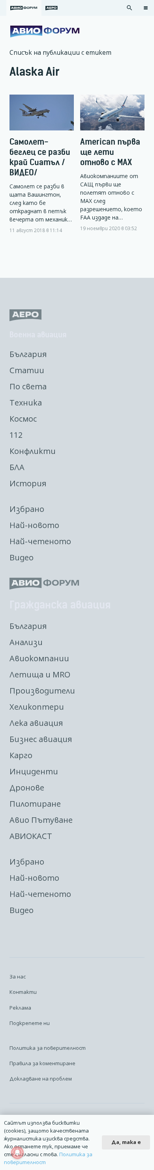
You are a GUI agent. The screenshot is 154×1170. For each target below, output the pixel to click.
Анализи (26, 642)
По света (28, 386)
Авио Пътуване (41, 820)
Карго (20, 755)
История (27, 483)
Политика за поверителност (47, 1047)
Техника (25, 402)
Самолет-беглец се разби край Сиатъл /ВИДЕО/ (39, 157)
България (28, 354)
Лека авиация (36, 723)
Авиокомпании (39, 658)
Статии (26, 370)
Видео (21, 557)
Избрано (26, 509)
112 (16, 435)
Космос (23, 418)
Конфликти (32, 451)
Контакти (23, 991)
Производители (42, 690)
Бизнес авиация (40, 739)
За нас (17, 976)
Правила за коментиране (42, 1063)
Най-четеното (40, 541)
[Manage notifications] (17, 1152)
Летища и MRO (39, 674)
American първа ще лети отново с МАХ (110, 152)
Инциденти (33, 771)
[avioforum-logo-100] (44, 31)
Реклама (20, 1007)
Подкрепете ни (29, 1023)
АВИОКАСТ (30, 836)
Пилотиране (35, 803)
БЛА (16, 467)
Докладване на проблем (40, 1078)
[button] (129, 8)
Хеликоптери (36, 706)
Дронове (26, 787)
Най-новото (34, 525)
